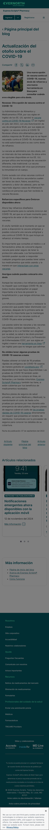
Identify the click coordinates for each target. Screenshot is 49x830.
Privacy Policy (13, 827)
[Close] (46, 811)
